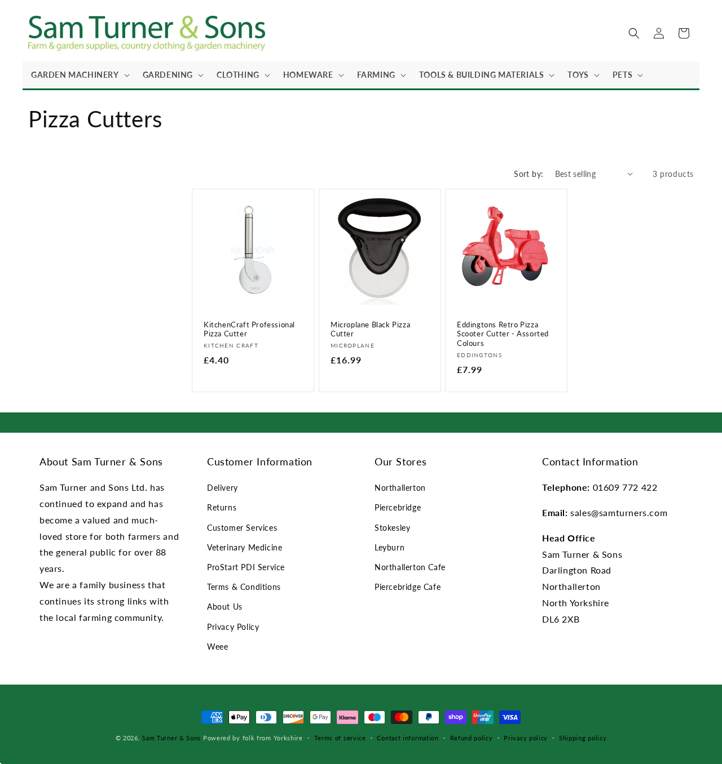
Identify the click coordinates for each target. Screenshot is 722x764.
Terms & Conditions (244, 587)
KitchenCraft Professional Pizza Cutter (249, 328)
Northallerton (400, 487)
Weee (217, 646)
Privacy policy (526, 737)
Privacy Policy (233, 627)
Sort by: (528, 174)
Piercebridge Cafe (408, 587)
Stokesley (392, 527)
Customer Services (242, 527)
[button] (78, 74)
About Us (225, 606)
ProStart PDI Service (246, 567)
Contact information (407, 737)
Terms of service (340, 737)
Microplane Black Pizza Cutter (370, 328)
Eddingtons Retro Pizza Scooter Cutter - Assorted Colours (503, 333)
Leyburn (389, 547)
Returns (221, 507)
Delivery (222, 487)
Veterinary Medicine (244, 547)
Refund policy (471, 737)
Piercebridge (398, 507)
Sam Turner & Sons (171, 737)
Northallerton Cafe (410, 567)
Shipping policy (583, 737)
